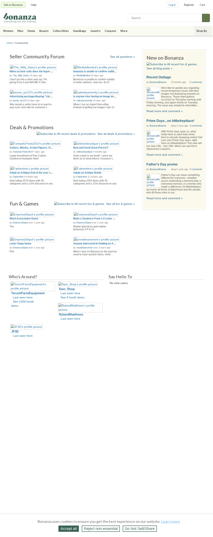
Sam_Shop (67, 289)
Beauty (44, 31)
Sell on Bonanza (13, 4)
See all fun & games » (120, 203)
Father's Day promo (162, 164)
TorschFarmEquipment (28, 293)
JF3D (15, 331)
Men (20, 31)
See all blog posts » (159, 68)
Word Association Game (24, 218)
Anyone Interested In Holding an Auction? (97, 243)
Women (8, 31)
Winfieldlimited (83, 75)
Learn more (170, 521)
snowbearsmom (84, 247)
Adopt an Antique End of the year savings (34, 172)
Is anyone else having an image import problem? (101, 96)
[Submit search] (206, 18)
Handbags (79, 31)
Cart (202, 4)
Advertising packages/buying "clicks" (32, 96)
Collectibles (61, 31)
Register (189, 4)
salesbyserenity (84, 100)
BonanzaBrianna (158, 82)
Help (34, 4)
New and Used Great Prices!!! (90, 147)
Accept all (69, 529)
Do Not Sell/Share (140, 529)
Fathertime (18, 176)
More (124, 31)
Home (31, 31)
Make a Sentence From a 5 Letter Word (96, 218)
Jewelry (95, 31)
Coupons (110, 31)
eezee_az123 (19, 100)
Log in (172, 4)
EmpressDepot (20, 222)
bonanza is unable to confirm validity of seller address (105, 71)
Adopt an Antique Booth (87, 172)
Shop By (201, 31)
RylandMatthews (71, 314)
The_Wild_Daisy (21, 75)
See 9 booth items (72, 297)
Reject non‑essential (101, 529)
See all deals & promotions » (116, 133)
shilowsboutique (84, 151)
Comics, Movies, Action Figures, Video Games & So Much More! (47, 147)
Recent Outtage (158, 77)
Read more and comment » (164, 111)
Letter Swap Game (20, 243)
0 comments (196, 82)
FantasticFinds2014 (23, 151)
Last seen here (23, 297)
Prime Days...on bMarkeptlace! (170, 121)
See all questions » (122, 56)
